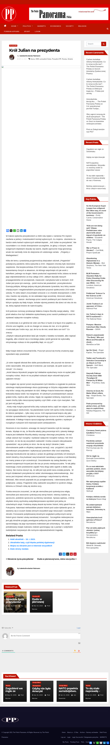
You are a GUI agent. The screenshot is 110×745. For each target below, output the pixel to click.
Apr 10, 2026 (91, 695)
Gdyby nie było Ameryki (95, 157)
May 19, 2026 (11, 695)
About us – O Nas (72, 732)
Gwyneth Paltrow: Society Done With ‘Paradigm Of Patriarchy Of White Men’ (94, 378)
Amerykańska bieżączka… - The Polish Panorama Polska (96, 101)
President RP (13, 45)
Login (37, 31)
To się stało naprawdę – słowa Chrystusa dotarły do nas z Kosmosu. (95, 178)
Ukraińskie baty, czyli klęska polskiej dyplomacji (32, 542)
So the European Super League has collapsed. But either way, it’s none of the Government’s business (96, 210)
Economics (55, 26)
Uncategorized (36, 685)
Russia (64, 59)
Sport (27, 31)
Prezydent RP (56, 59)
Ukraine (70, 59)
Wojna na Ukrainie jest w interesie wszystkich (31, 546)
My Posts (66, 742)
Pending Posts (74, 742)
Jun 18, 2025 (12, 606)
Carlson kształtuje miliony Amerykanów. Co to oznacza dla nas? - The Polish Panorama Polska (96, 64)
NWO (37, 59)
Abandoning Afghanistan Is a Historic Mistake (93, 260)
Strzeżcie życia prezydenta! (20, 559)
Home (14, 26)
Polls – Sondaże (86, 742)
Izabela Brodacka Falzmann (30, 56)
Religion (82, 26)
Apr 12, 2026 (65, 695)
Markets (41, 26)
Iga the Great (91, 350)
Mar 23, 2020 (38, 606)
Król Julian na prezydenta (34, 50)
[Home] (5, 26)
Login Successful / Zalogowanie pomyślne (85, 737)
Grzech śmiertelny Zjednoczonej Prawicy (96, 71)
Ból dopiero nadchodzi (95, 543)
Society (70, 26)
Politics (27, 26)
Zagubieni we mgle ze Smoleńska (14, 691)
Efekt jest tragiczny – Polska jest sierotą (95, 91)
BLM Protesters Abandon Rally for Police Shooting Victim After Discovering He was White (95, 278)
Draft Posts (103, 732)
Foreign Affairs (11, 31)
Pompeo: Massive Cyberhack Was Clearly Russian (96, 327)
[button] (107, 29)
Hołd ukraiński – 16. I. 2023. (22, 539)
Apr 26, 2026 (38, 695)
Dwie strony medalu (19, 549)
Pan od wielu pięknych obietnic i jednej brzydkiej (95, 530)
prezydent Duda (45, 59)
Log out (63, 737)
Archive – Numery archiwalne (89, 732)
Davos (33, 59)
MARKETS (103, 737)
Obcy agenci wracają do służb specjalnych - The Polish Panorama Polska (96, 116)
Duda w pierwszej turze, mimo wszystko (56, 559)
